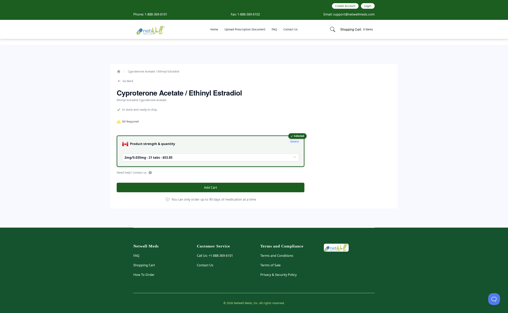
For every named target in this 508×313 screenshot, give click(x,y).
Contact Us (290, 29)
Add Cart (210, 187)
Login (367, 6)
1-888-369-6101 (156, 14)
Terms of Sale (270, 265)
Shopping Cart (144, 265)
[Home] (119, 71)
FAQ (274, 29)
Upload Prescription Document (244, 29)
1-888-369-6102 (248, 14)
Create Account (345, 6)
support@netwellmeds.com (354, 14)
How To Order (144, 274)
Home (214, 29)
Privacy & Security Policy (278, 274)
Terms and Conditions (276, 255)
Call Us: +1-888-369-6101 (215, 255)
